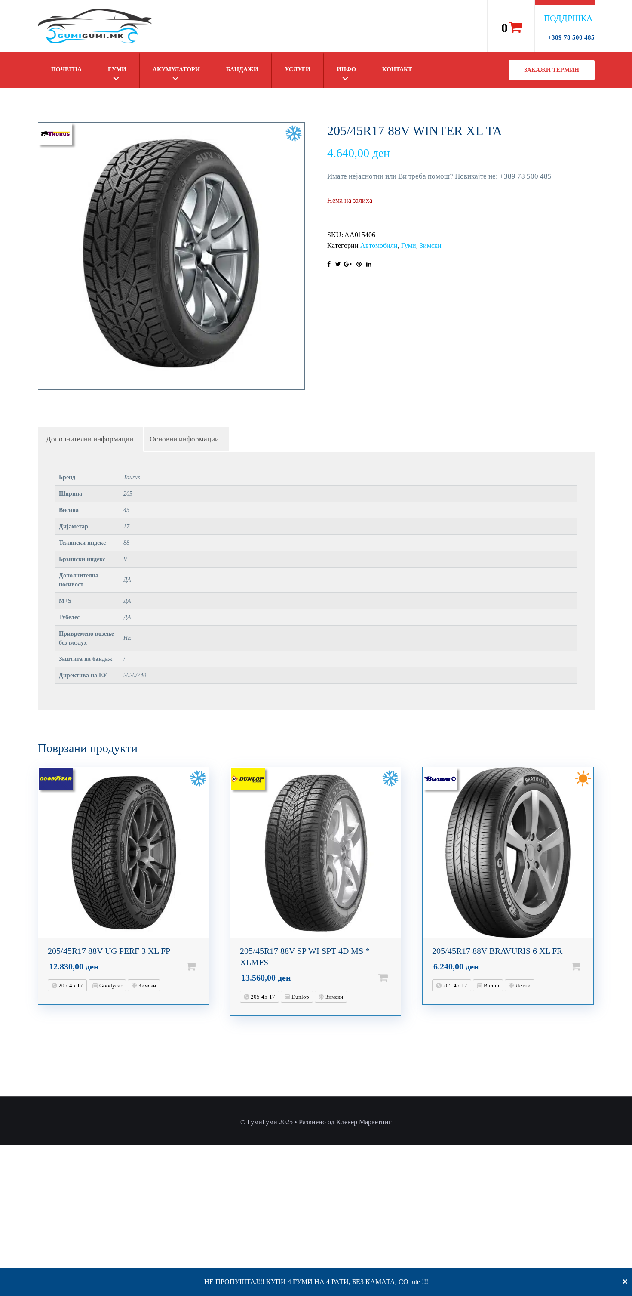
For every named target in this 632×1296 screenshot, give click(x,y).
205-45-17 (70, 985)
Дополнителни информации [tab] (89, 439)
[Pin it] (359, 264)
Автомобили (379, 245)
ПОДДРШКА (568, 18)
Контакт (397, 69)
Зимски (431, 245)
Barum (490, 985)
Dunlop (299, 997)
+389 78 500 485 (571, 37)
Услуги (297, 69)
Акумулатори (176, 69)
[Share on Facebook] (329, 264)
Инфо (346, 69)
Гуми (117, 69)
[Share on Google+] (348, 264)
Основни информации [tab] (184, 439)
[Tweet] (338, 264)
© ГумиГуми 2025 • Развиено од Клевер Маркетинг (316, 1122)
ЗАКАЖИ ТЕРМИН (551, 70)
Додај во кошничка (205, 966)
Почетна (66, 69)
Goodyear (110, 985)
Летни (522, 985)
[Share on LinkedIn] (368, 264)
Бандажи (242, 69)
